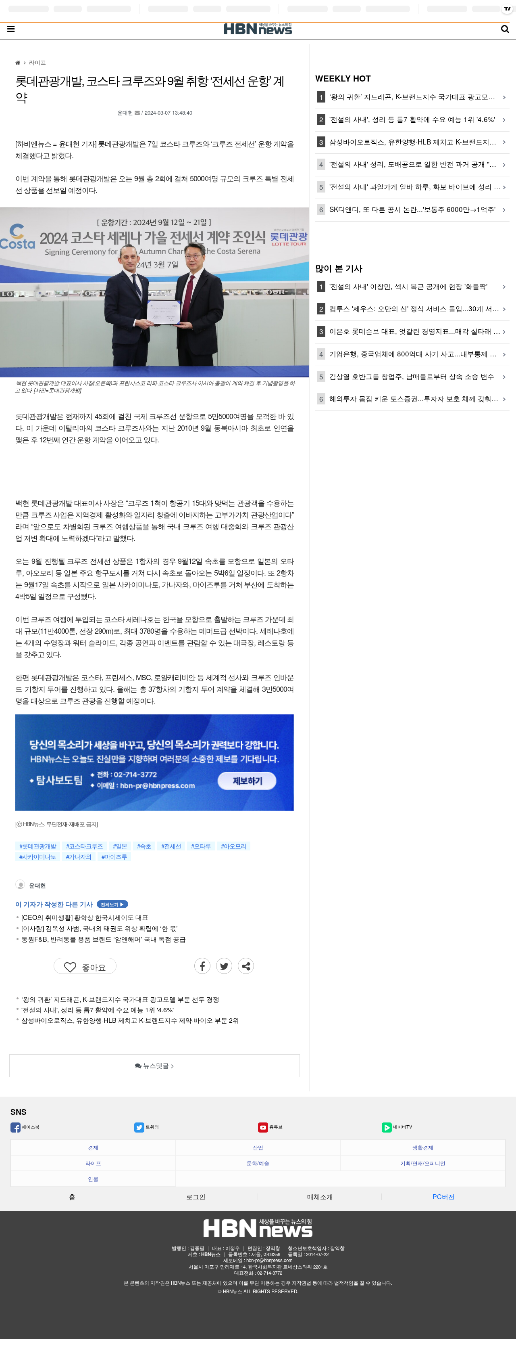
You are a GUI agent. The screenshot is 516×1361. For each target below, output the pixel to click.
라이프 (93, 1163)
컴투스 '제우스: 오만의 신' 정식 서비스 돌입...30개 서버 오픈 (419, 308)
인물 (93, 1179)
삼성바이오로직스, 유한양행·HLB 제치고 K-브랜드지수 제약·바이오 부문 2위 (130, 1020)
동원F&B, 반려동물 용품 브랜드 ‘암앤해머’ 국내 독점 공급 (103, 939)
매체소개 (320, 1196)
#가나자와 (79, 856)
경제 (93, 1147)
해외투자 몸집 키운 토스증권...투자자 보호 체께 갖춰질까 (417, 398)
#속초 (144, 846)
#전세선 (171, 846)
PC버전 (444, 1196)
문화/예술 (258, 1163)
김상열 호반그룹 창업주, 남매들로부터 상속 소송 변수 (411, 376)
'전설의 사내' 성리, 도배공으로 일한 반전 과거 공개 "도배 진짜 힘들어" (419, 164)
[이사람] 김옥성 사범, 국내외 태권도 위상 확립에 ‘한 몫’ (99, 928)
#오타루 (201, 846)
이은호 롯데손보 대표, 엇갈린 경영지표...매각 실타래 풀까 (418, 331)
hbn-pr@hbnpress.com (269, 1260)
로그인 (196, 1196)
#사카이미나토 (37, 856)
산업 (258, 1147)
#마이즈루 (114, 856)
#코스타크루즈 (84, 846)
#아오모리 (233, 846)
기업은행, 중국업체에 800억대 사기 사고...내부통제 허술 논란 (419, 353)
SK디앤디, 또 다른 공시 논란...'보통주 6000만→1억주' (412, 209)
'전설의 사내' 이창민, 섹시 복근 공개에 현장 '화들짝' (408, 286)
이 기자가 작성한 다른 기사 (69, 904)
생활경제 (422, 1147)
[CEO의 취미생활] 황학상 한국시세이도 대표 (84, 917)
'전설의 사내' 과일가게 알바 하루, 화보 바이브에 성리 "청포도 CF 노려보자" (419, 186)
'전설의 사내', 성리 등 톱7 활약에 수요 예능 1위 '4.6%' (97, 1009)
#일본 (120, 846)
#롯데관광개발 (37, 846)
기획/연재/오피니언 (422, 1163)
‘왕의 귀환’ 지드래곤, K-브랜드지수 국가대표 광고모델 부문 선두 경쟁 (120, 999)
